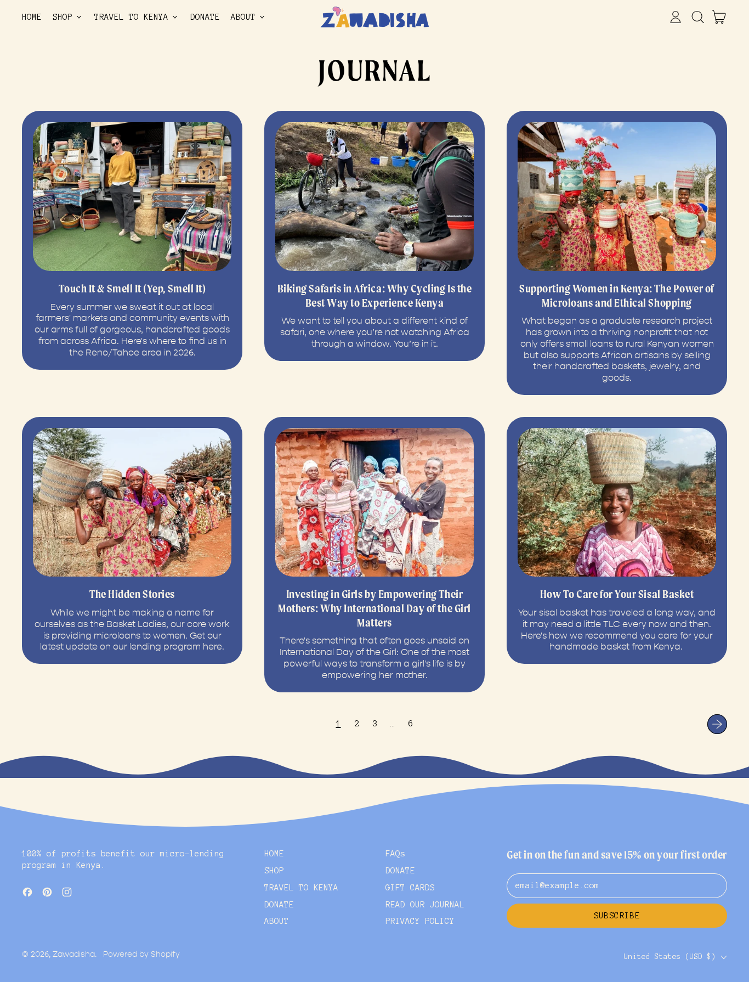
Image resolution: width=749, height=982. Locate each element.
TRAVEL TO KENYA (301, 887)
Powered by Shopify (141, 954)
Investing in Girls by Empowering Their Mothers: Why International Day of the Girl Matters (374, 608)
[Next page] (717, 724)
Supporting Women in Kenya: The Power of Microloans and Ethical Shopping (616, 295)
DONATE (205, 17)
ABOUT (276, 921)
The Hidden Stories (132, 594)
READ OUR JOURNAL (424, 904)
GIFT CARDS (410, 887)
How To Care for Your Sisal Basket (617, 594)
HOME (32, 17)
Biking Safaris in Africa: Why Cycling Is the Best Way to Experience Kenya (374, 295)
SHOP (274, 870)
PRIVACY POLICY (420, 921)
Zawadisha (74, 954)
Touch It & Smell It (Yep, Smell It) (132, 288)
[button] (697, 17)
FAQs (395, 853)
